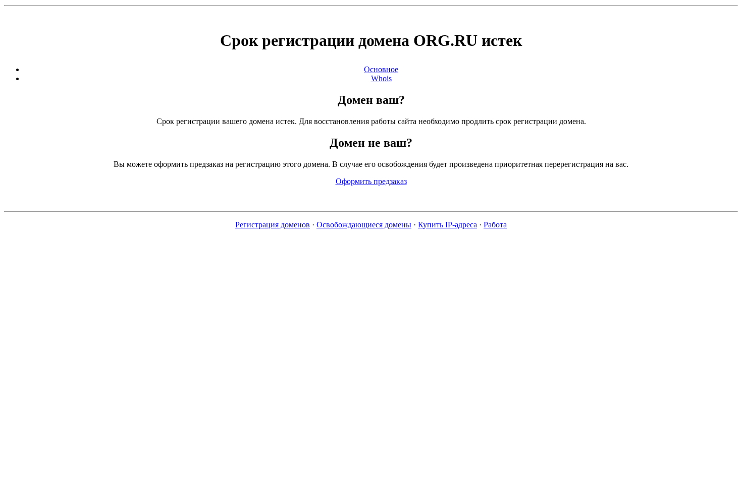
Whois (381, 78)
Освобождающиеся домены (363, 224)
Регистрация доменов (272, 224)
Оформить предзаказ (371, 181)
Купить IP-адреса (447, 224)
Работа (495, 224)
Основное (381, 69)
